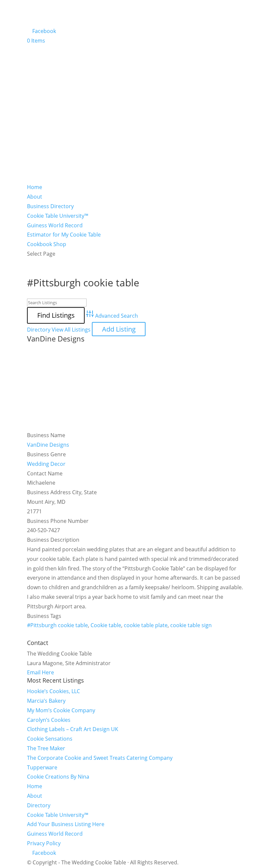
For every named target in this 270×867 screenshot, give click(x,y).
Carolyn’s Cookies (48, 719)
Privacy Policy (44, 843)
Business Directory (50, 206)
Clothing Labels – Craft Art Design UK (72, 729)
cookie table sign (191, 625)
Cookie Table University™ (57, 215)
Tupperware (42, 767)
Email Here (40, 672)
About (34, 196)
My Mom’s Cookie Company (61, 710)
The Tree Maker (46, 748)
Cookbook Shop (46, 244)
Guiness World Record (55, 225)
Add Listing (119, 329)
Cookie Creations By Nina (58, 776)
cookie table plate (146, 625)
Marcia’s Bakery (46, 700)
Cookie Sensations (49, 738)
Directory (38, 329)
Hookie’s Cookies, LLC (53, 691)
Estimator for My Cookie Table (64, 234)
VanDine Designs (56, 338)
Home (34, 187)
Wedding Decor (46, 463)
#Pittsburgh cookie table (57, 625)
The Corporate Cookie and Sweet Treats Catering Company (100, 757)
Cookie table (106, 625)
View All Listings (71, 329)
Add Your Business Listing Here (65, 824)
